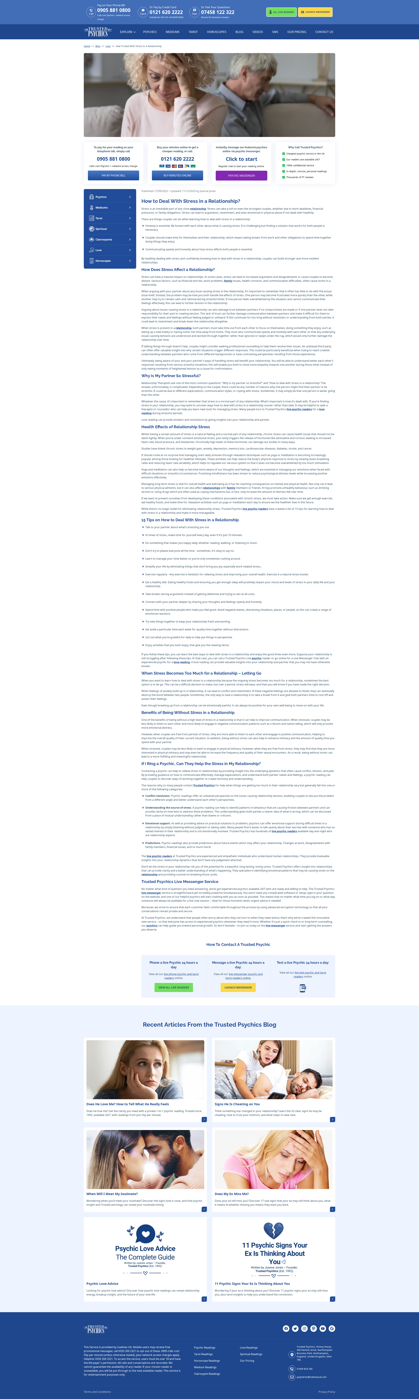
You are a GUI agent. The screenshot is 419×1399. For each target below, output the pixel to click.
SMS (275, 32)
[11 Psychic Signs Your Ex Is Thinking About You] (274, 1249)
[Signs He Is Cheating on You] (274, 1069)
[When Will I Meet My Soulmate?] (145, 1159)
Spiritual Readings (251, 1354)
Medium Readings (205, 1367)
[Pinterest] (313, 1329)
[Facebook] (286, 1329)
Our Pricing (296, 32)
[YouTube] (322, 1329)
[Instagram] (304, 1329)
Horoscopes (216, 32)
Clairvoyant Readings (207, 1374)
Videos (258, 32)
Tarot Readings (203, 1354)
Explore (126, 32)
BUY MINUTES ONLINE (177, 175)
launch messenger (238, 987)
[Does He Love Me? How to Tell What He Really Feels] (145, 1069)
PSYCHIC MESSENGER (241, 175)
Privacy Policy (327, 1392)
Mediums (173, 32)
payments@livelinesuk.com (312, 1377)
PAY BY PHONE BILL (113, 175)
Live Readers (283, 12)
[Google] (332, 1329)
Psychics (150, 32)
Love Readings (249, 1347)
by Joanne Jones (206, 191)
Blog (239, 32)
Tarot (193, 32)
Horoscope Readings (207, 1360)
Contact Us (324, 32)
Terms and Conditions (97, 1392)
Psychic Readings (204, 1347)
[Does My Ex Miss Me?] (274, 1159)
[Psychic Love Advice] (145, 1249)
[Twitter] (295, 1329)
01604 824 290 (304, 1368)
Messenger (318, 11)
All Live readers (173, 987)
